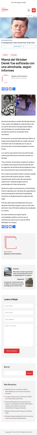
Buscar (7, 367)
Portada (14, 55)
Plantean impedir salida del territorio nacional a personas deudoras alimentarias (19, 417)
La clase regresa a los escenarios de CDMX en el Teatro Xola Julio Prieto (18, 398)
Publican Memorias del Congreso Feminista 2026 (18, 412)
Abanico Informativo (19, 76)
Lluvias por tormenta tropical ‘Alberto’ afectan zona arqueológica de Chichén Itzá (14, 284)
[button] (34, 10)
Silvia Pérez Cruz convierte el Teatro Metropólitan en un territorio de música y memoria (18, 391)
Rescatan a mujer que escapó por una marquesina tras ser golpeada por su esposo (23, 273)
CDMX (5, 55)
